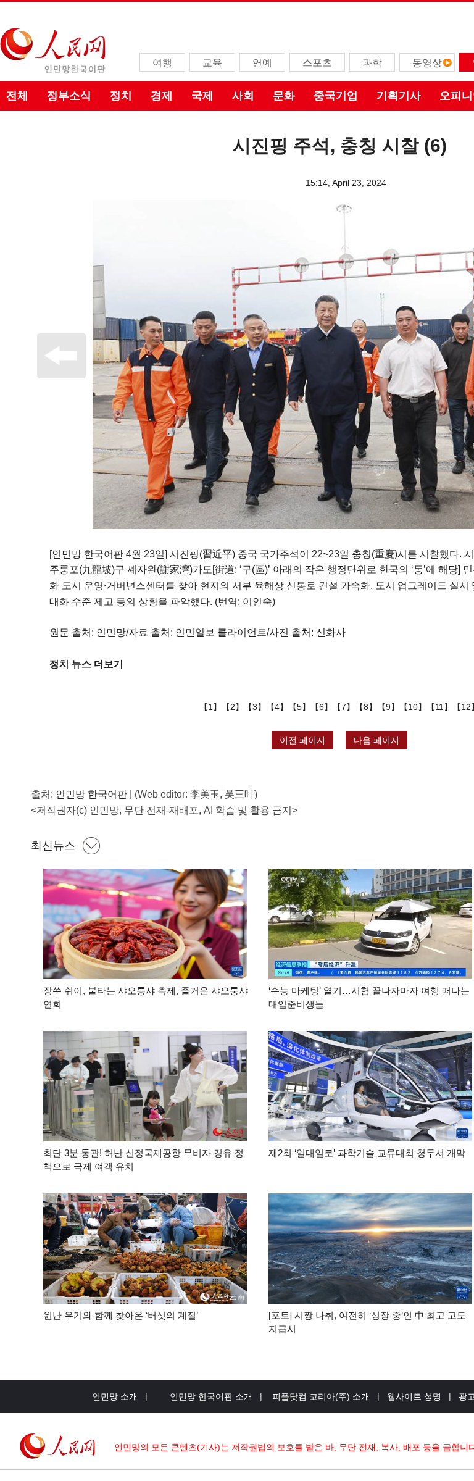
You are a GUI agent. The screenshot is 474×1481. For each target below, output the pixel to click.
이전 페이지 (302, 740)
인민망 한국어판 (91, 794)
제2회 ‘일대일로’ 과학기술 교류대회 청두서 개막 (366, 1153)
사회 (243, 96)
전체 (17, 96)
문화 (284, 96)
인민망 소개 (115, 1396)
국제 (202, 96)
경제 (162, 96)
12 (466, 707)
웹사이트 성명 (414, 1396)
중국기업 (336, 96)
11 (439, 707)
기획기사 (398, 96)
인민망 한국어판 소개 (211, 1396)
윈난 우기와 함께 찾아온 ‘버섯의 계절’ (120, 1315)
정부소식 (69, 96)
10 (413, 707)
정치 (121, 96)
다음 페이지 (376, 740)
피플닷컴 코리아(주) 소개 (320, 1396)
